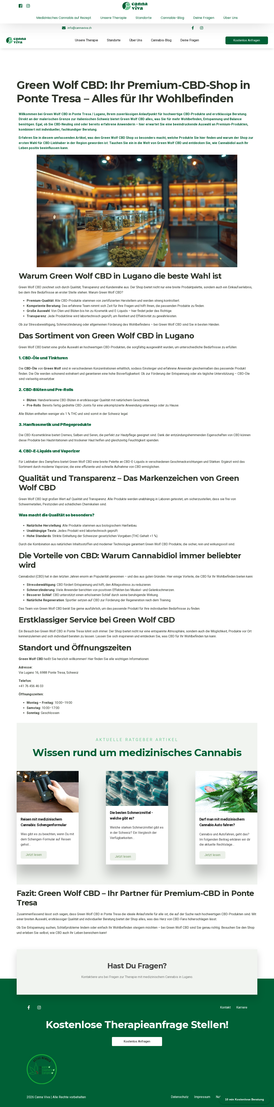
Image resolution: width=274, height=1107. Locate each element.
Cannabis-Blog (161, 40)
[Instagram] (28, 6)
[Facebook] (20, 6)
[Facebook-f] (193, 28)
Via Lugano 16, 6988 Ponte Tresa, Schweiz (48, 672)
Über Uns (135, 40)
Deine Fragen (189, 40)
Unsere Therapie (86, 40)
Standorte (114, 40)
